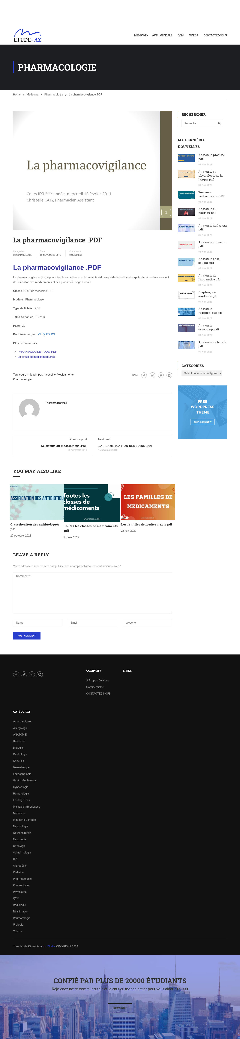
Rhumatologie (21, 918)
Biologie (18, 747)
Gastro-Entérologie (25, 780)
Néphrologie (20, 826)
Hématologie (21, 793)
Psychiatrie (20, 892)
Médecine (140, 35)
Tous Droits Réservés (26, 946)
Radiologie (19, 905)
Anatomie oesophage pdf (208, 327)
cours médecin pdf (30, 374)
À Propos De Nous (97, 680)
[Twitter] (152, 375)
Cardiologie (20, 754)
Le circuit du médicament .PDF (37, 356)
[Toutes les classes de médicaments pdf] (92, 503)
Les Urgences (21, 800)
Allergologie (20, 728)
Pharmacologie (53, 94)
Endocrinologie (22, 774)
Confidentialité (95, 687)
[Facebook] (144, 375)
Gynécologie (20, 787)
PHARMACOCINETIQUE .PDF (37, 351)
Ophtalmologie (22, 852)
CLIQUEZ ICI (46, 334)
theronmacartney (56, 402)
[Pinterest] (161, 375)
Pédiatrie (18, 872)
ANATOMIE (20, 734)
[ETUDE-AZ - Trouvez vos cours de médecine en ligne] (27, 35)
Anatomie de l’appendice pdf (209, 277)
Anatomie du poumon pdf (207, 211)
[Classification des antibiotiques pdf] (37, 502)
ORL (15, 859)
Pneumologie (21, 885)
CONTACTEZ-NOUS (215, 35)
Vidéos (193, 35)
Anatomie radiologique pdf (210, 311)
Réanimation (20, 911)
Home (17, 94)
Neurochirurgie (22, 833)
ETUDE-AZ (49, 946)
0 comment (75, 255)
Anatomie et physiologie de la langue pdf (210, 175)
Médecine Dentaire (24, 819)
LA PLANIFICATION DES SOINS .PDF (125, 446)
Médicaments (65, 374)
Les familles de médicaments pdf (146, 524)
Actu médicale (162, 35)
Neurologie (19, 839)
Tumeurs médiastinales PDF (211, 194)
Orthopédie (20, 865)
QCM (181, 35)
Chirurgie (18, 760)
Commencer (120, 1008)
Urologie (18, 924)
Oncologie (19, 846)
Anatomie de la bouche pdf (209, 261)
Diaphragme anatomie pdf (207, 294)
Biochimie (19, 741)
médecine (50, 374)
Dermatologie (21, 767)
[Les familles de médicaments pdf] (148, 502)
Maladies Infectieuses (26, 806)
